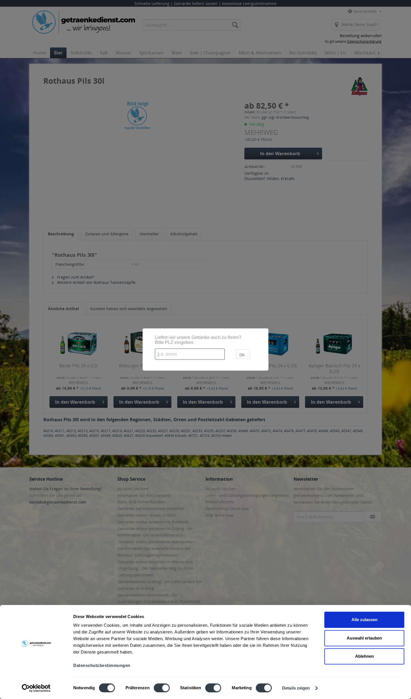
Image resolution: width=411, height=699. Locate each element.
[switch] (162, 687)
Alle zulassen (364, 619)
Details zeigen (296, 688)
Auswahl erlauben (364, 638)
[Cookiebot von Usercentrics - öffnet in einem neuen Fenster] (36, 688)
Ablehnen (364, 656)
